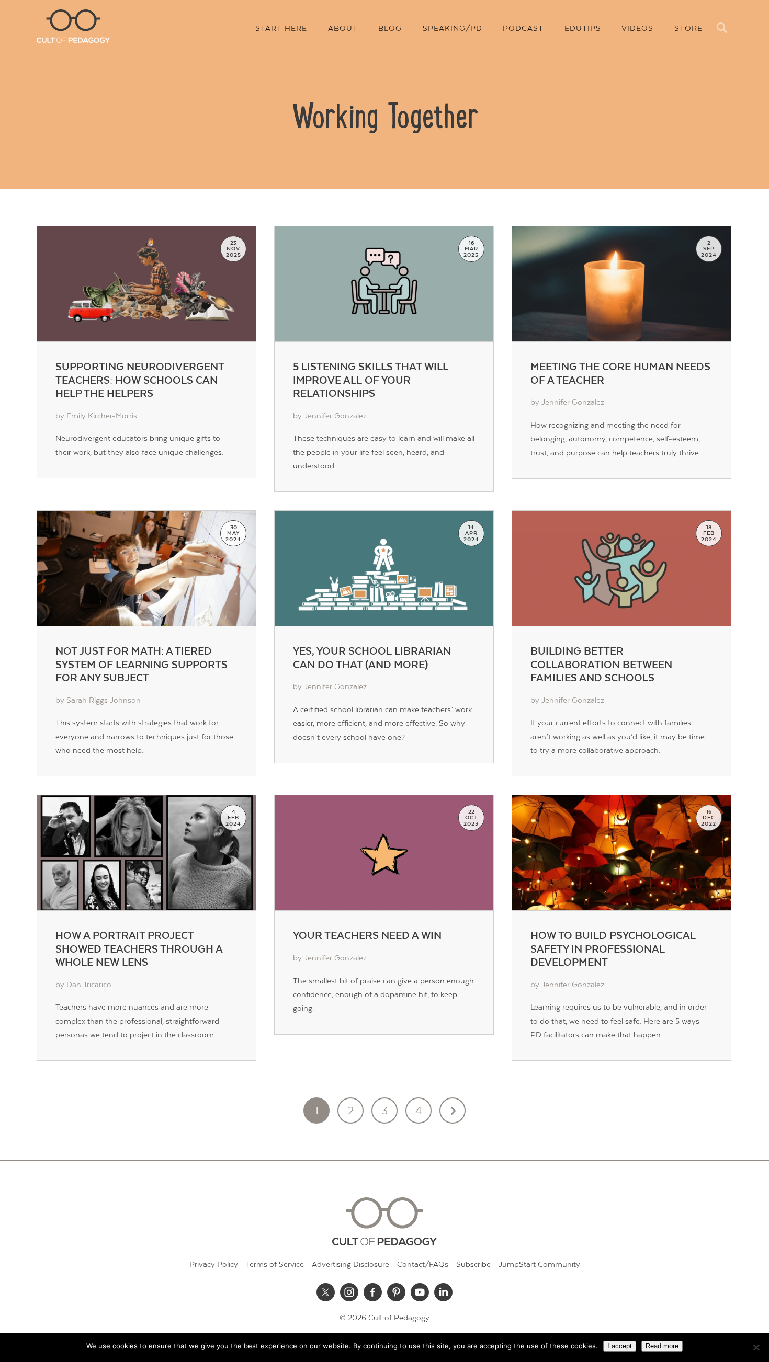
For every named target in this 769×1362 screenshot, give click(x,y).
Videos (637, 28)
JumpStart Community (539, 1264)
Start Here (281, 28)
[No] (756, 1347)
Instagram (349, 1291)
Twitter (325, 1291)
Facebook (373, 1291)
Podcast (523, 28)
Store (688, 28)
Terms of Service (275, 1264)
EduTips (582, 28)
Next (452, 1110)
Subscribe (473, 1264)
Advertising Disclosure (350, 1264)
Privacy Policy (213, 1264)
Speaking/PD (452, 28)
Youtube (420, 1291)
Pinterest (396, 1291)
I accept (619, 1346)
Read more (662, 1346)
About (343, 28)
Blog (390, 28)
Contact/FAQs (422, 1264)
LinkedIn (443, 1291)
